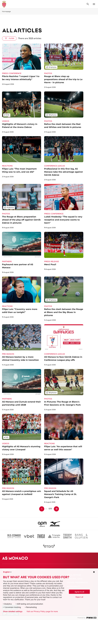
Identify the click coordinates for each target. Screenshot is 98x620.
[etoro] (49, 546)
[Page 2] (56, 508)
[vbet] (29, 536)
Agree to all (79, 592)
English (6, 572)
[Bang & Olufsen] (81, 536)
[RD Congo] (14, 536)
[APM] (42, 524)
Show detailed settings (12, 611)
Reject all (79, 597)
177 (50, 509)
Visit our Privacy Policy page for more (42, 611)
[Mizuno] (55, 524)
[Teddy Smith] (67, 536)
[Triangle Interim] (54, 536)
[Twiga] (41, 536)
